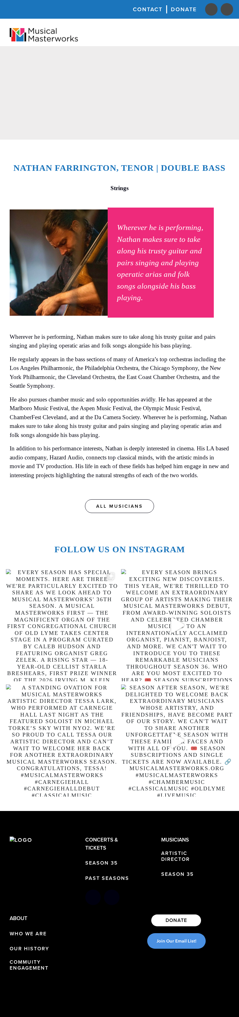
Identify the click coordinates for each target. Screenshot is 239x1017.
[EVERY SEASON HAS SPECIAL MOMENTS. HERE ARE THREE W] (62, 625)
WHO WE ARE (28, 934)
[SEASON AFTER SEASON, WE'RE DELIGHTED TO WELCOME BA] (177, 740)
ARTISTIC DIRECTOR (175, 856)
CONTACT (147, 9)
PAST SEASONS (107, 878)
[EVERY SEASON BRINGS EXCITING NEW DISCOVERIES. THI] (177, 625)
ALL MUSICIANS (119, 506)
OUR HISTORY (29, 949)
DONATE (184, 9)
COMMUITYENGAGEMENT (29, 965)
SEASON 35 (101, 863)
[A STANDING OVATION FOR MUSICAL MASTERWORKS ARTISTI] (62, 740)
